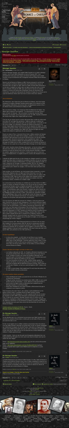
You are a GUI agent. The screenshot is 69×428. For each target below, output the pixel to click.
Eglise (24, 417)
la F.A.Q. (49, 58)
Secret (11, 418)
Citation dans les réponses (8, 61)
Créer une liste (18, 61)
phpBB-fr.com (37, 392)
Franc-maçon (4, 418)
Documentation (52, 80)
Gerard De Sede (63, 418)
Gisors (11, 419)
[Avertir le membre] (39, 69)
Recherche (44, 417)
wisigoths (20, 39)
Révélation (26, 419)
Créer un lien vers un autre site (29, 61)
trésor (35, 38)
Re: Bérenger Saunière (10, 313)
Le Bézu (26, 415)
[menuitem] (4, 45)
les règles (14, 55)
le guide (58, 58)
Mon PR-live (29, 421)
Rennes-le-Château (60, 415)
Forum (62, 417)
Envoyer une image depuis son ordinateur (12, 62)
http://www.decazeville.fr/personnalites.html (18, 341)
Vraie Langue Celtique (46, 421)
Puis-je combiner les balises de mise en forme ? (49, 60)
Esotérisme (36, 421)
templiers (57, 38)
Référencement (31, 417)
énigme (34, 40)
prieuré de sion (12, 39)
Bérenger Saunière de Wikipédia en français (14, 308)
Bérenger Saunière (10, 51)
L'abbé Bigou (7, 417)
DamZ (38, 417)
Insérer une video (56, 61)
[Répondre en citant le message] (44, 69)
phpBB (30, 391)
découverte (42, 37)
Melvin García (40, 388)
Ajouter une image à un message (44, 61)
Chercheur (6, 419)
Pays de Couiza (8, 415)
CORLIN (7, 315)
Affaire (64, 419)
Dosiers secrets (21, 421)
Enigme (50, 417)
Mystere (47, 419)
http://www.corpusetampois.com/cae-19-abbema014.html (22, 345)
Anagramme (46, 418)
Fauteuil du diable (16, 417)
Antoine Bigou (40, 419)
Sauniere (57, 417)
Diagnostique (18, 418)
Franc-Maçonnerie (27, 418)
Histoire (52, 419)
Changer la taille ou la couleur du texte (30, 60)
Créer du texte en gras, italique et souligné (12, 60)
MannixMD (37, 389)
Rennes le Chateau (29, 37)
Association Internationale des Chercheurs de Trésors (42, 415)
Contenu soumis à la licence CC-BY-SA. (13, 307)
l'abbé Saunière (18, 37)
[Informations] (42, 69)
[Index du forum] (14, 7)
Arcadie (32, 419)
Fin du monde (18, 419)
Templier (58, 419)
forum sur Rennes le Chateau (30, 39)
